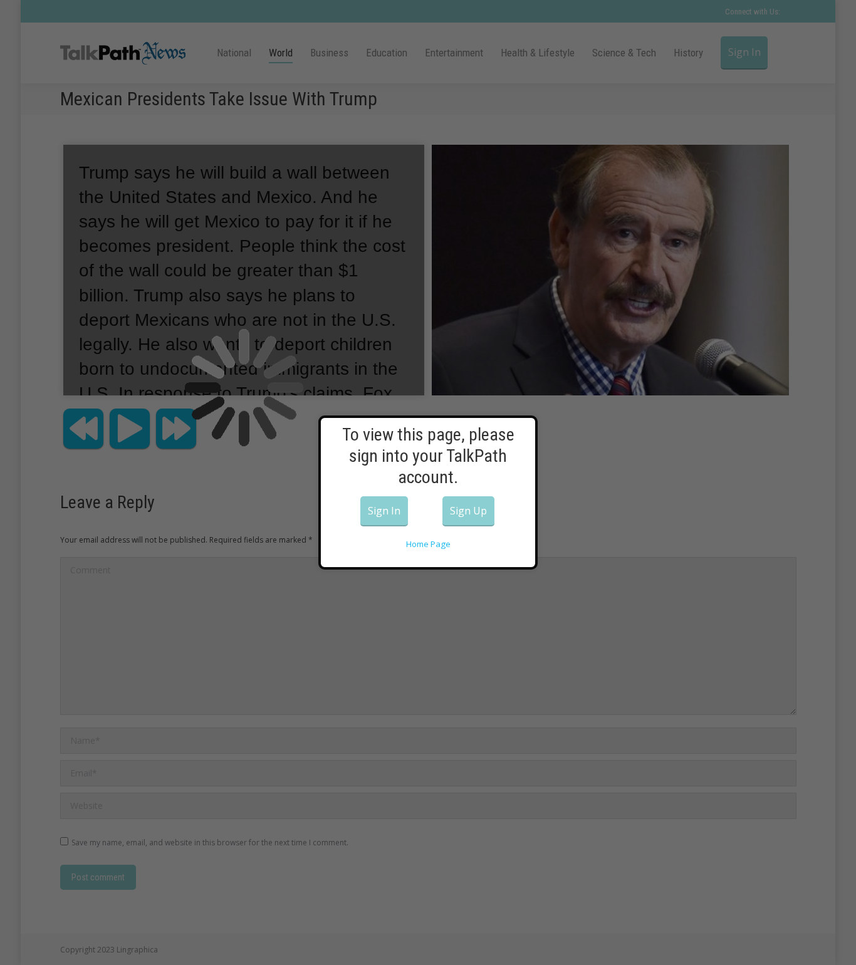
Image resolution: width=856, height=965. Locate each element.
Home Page (428, 544)
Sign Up (468, 511)
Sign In (384, 511)
